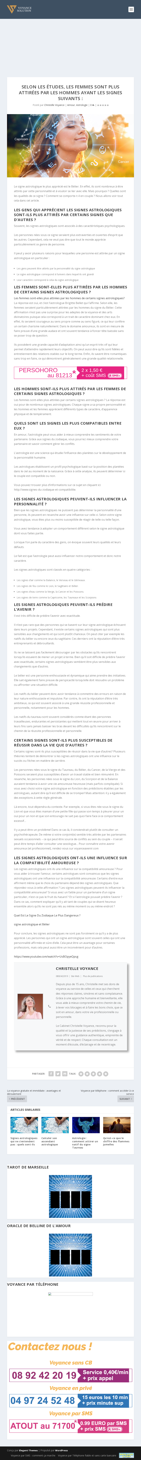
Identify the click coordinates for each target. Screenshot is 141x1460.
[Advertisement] (70, 45)
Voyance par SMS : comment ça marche (33, 1455)
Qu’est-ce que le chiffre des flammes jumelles (116, 1141)
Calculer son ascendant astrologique (49, 1141)
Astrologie (82, 105)
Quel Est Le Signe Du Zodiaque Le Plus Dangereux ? (47, 915)
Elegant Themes (28, 1450)
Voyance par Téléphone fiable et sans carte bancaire (87, 1455)
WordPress (61, 1450)
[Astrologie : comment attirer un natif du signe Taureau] (86, 1125)
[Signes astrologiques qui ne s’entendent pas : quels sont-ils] (24, 1125)
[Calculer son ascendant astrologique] (55, 1125)
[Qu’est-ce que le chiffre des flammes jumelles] (117, 1125)
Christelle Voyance (54, 105)
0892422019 (62, 976)
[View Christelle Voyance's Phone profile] (49, 1006)
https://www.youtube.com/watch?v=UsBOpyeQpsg (46, 956)
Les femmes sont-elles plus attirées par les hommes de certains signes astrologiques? (69, 298)
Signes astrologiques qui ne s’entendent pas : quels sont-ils (23, 1141)
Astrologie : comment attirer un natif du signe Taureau (85, 1142)
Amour (71, 105)
